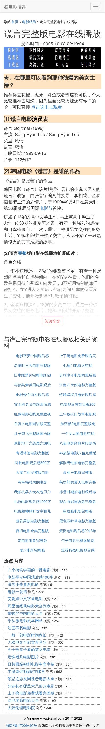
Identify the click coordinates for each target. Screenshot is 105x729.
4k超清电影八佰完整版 (77, 452)
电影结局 (29, 21)
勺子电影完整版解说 (77, 540)
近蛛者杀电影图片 (23, 656)
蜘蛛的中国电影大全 (25, 613)
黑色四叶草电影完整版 (77, 520)
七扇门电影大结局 (77, 365)
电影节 (45, 208)
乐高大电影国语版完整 (32, 423)
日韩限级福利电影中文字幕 (31, 664)
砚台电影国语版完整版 (77, 501)
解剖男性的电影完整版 (77, 462)
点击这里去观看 (46, 107)
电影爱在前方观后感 (32, 394)
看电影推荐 (15, 6)
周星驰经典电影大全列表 (29, 606)
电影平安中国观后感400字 (30, 577)
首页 (14, 21)
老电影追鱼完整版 (32, 540)
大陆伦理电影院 (21, 707)
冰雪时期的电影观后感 (77, 491)
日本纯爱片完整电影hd (32, 375)
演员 (37, 119)
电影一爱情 (17, 591)
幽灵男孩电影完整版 (32, 520)
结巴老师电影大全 (23, 700)
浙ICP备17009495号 (21, 725)
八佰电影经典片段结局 (77, 443)
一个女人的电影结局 (77, 433)
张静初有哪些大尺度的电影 (31, 686)
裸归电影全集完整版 (32, 530)
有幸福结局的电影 (32, 481)
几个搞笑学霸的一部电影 (29, 569)
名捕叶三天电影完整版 (32, 365)
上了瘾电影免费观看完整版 (31, 693)
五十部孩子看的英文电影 (29, 649)
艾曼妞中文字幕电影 (25, 598)
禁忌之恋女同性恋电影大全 (31, 678)
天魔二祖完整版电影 (32, 472)
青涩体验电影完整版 (32, 452)
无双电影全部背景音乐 (27, 642)
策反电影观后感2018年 (77, 530)
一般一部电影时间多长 (27, 635)
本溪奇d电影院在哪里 (26, 671)
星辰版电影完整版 (77, 511)
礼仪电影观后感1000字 (32, 501)
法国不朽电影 (19, 628)
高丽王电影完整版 (77, 472)
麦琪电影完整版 (32, 550)
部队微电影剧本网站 (25, 620)
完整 (22, 253)
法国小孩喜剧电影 (23, 584)
